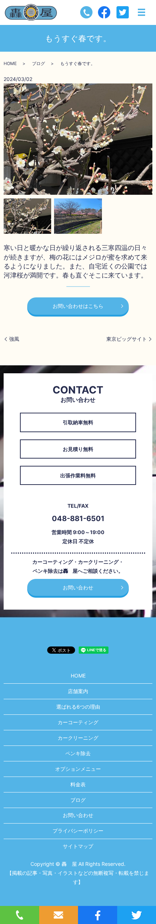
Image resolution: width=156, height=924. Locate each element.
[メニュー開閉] (141, 12)
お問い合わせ (78, 587)
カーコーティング (78, 722)
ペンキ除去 (78, 753)
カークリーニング (78, 738)
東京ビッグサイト (126, 339)
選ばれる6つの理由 (78, 707)
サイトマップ (78, 846)
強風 (14, 339)
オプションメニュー (78, 769)
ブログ (38, 63)
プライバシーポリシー (78, 831)
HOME (10, 63)
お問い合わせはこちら (78, 306)
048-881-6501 (78, 518)
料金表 (78, 784)
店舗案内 (78, 691)
